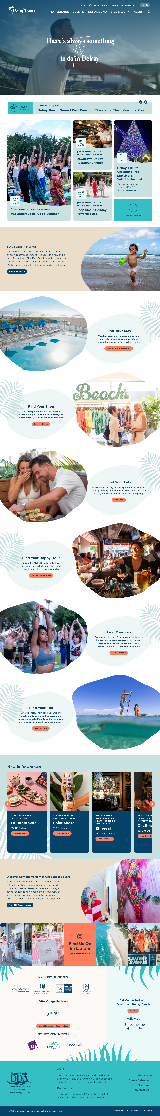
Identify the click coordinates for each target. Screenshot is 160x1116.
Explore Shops (41, 424)
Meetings (143, 1085)
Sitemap (148, 1110)
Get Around (97, 12)
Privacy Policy (134, 1110)
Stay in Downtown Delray (118, 348)
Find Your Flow (119, 652)
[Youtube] (143, 1025)
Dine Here (118, 499)
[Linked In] (140, 1028)
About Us (143, 1075)
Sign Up (133, 1011)
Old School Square (122, 5)
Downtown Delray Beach (27, 1111)
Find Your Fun (41, 728)
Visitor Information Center (94, 5)
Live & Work (120, 12)
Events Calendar (139, 1080)
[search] (149, 12)
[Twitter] (131, 1025)
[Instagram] (137, 1025)
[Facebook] (125, 1025)
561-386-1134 (101, 1097)
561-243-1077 (105, 1094)
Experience (60, 12)
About (139, 12)
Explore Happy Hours (41, 575)
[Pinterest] (134, 1028)
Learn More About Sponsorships (53, 1026)
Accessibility (118, 1110)
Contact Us (142, 1090)
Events (78, 12)
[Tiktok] (128, 1028)
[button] (146, 102)
